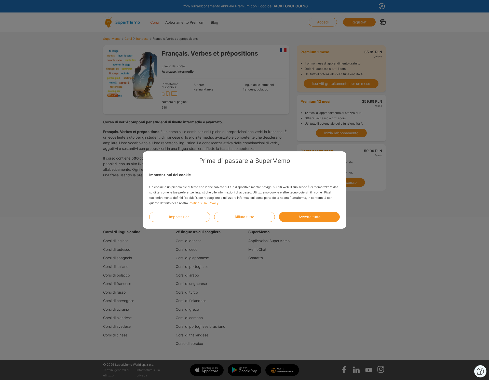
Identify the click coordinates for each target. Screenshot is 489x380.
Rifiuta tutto (244, 217)
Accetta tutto (309, 217)
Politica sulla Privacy (204, 203)
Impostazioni (179, 217)
